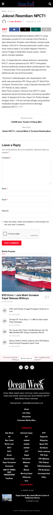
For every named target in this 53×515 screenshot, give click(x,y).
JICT (26, 451)
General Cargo (26, 433)
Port (26, 481)
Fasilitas (9, 478)
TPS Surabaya (44, 469)
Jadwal (26, 440)
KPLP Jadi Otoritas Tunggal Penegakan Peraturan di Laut (28, 310)
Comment (7, 157)
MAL (26, 466)
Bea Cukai (9, 440)
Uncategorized (44, 473)
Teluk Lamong (44, 451)
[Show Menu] (3, 3)
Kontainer (26, 458)
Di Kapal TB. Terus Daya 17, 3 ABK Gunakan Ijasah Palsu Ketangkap (28, 320)
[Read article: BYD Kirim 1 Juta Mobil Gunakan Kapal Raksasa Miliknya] (26, 274)
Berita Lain (11, 11)
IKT (26, 436)
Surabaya (44, 447)
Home (4, 11)
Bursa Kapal (9, 458)
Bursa (9, 455)
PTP (43, 433)
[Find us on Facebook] (21, 367)
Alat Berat (9, 433)
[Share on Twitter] (25, 29)
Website (5, 210)
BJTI (9, 451)
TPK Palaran (44, 462)
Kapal (26, 455)
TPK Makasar (43, 458)
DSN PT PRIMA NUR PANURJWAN (9, 472)
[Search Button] (50, 3)
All (9, 436)
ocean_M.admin (15, 21)
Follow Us (27, 358)
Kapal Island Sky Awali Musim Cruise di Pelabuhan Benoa (32, 496)
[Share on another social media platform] (46, 29)
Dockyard (9, 466)
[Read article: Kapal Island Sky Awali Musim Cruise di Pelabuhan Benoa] (7, 497)
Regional (44, 436)
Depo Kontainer (9, 462)
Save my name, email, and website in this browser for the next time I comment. (26, 223)
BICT (9, 447)
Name (5, 188)
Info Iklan (26, 413)
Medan (26, 469)
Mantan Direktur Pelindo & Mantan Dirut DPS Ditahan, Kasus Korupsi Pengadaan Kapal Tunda (29, 341)
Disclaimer (26, 416)
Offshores (26, 477)
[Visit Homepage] (26, 3)
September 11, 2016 (33, 21)
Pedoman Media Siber (26, 420)
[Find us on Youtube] (26, 367)
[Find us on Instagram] (32, 367)
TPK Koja (44, 455)
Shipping (44, 440)
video (43, 477)
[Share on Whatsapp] (36, 29)
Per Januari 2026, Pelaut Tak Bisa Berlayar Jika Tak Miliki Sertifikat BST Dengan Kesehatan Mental (28, 331)
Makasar (26, 462)
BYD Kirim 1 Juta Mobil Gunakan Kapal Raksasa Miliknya (20, 296)
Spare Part (43, 444)
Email (5, 199)
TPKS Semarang (44, 466)
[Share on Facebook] (14, 29)
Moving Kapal (26, 473)
